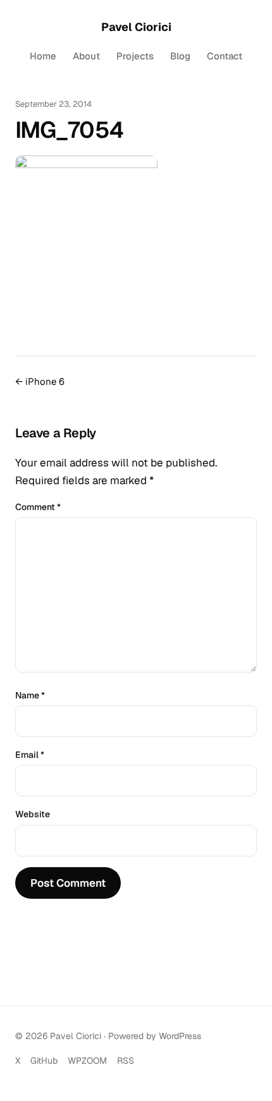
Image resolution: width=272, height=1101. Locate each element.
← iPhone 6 (40, 381)
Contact (224, 56)
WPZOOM (87, 1060)
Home (43, 56)
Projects (135, 56)
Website (32, 814)
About (86, 56)
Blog (180, 56)
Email (29, 754)
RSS (125, 1060)
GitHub (44, 1060)
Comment (38, 507)
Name (30, 695)
